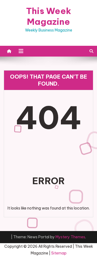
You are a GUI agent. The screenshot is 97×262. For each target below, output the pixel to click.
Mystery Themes (70, 237)
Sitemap (59, 253)
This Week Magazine (48, 16)
